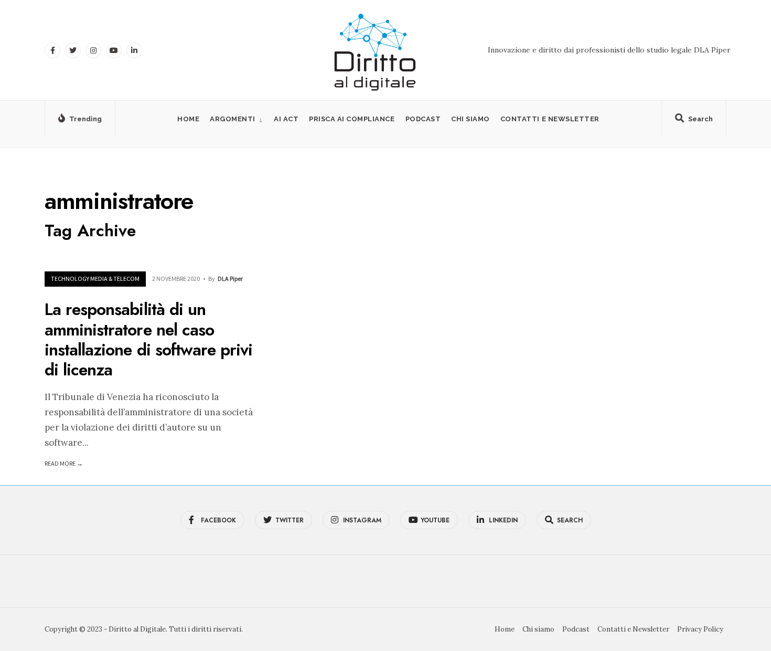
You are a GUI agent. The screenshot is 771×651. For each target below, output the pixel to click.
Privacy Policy (700, 629)
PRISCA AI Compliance (351, 119)
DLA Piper (230, 278)
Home (188, 119)
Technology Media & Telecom (95, 278)
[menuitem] (237, 119)
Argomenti (232, 119)
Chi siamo (470, 119)
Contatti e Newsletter (549, 119)
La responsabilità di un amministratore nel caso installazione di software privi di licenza (148, 340)
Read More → (64, 463)
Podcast (423, 119)
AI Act (286, 119)
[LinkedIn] (134, 50)
